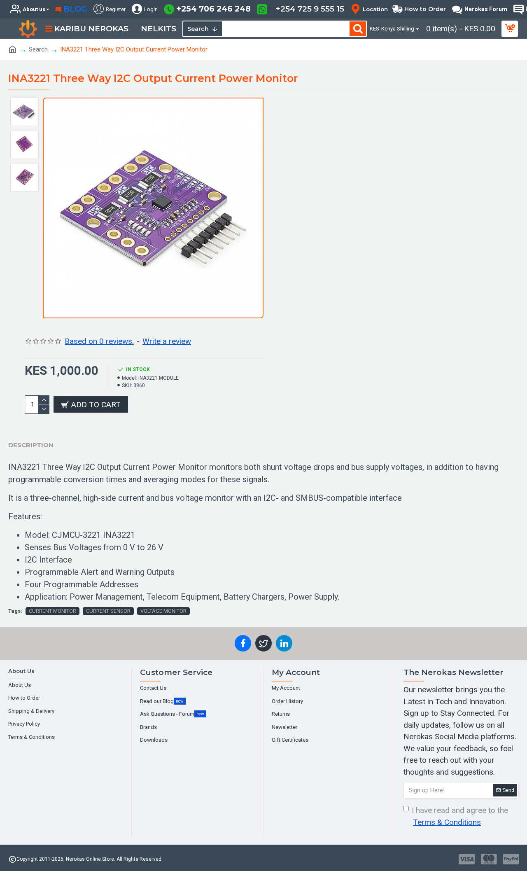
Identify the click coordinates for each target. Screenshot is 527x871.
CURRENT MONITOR (52, 611)
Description (31, 445)
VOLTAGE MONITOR (163, 611)
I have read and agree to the (460, 816)
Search (38, 49)
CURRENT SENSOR (108, 611)
